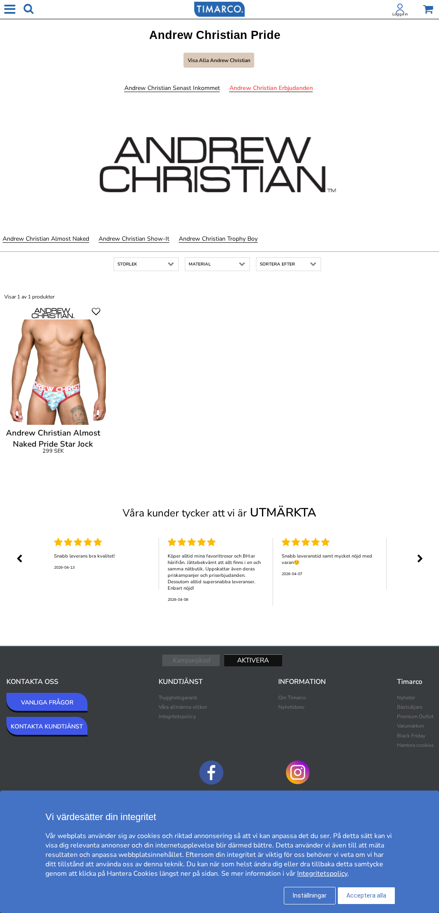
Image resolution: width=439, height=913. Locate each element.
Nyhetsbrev (291, 707)
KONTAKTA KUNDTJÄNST (47, 726)
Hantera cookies (415, 745)
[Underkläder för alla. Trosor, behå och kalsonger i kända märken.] (219, 8)
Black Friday (411, 735)
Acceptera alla (366, 895)
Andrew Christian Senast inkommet (172, 88)
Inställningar (310, 895)
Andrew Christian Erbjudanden (271, 88)
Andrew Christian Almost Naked (46, 239)
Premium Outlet (415, 716)
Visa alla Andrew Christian (219, 60)
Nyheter (406, 697)
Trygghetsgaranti (178, 697)
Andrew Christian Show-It (134, 239)
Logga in (400, 14)
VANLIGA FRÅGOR (47, 702)
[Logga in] (400, 10)
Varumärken (410, 725)
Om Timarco (292, 697)
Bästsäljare (409, 707)
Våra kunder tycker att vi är (219, 512)
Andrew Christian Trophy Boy (218, 239)
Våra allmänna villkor (183, 707)
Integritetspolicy (177, 716)
